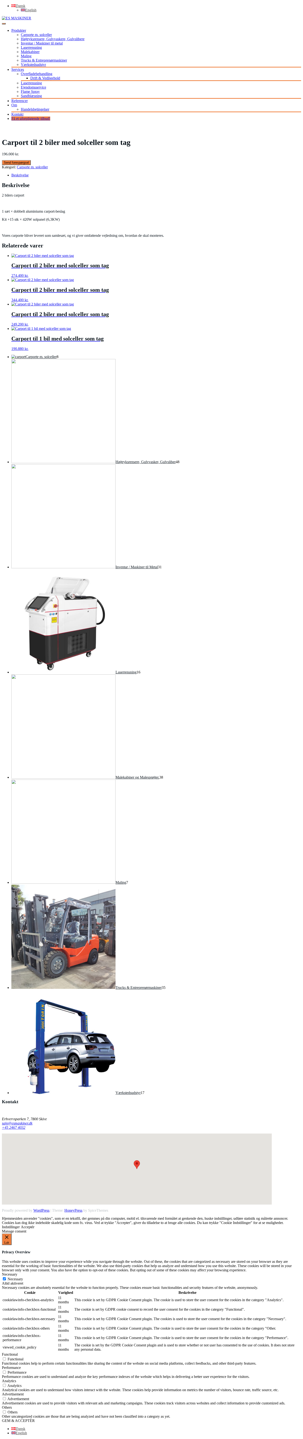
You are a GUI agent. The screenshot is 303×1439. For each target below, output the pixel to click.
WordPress (41, 1210)
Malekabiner (30, 52)
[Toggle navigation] (4, 23)
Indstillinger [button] (11, 1227)
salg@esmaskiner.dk (17, 1123)
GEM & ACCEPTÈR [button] (18, 1421)
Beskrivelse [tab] (20, 175)
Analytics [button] (9, 1381)
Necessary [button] (9, 1274)
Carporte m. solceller (36, 35)
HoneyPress (73, 1210)
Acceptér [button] (27, 1227)
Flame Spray (30, 92)
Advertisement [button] (13, 1394)
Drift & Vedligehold (45, 78)
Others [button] (7, 1407)
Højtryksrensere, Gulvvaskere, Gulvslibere (53, 39)
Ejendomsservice (33, 87)
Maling (26, 56)
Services (17, 69)
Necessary (15, 1279)
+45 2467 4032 (13, 1127)
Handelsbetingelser (35, 109)
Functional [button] (10, 1354)
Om (14, 105)
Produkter (18, 30)
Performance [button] (11, 1368)
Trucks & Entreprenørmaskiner (44, 60)
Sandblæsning (31, 96)
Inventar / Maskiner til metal (42, 43)
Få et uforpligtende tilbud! (30, 119)
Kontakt (17, 114)
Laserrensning (31, 47)
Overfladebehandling (36, 74)
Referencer (19, 101)
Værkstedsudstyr (33, 65)
